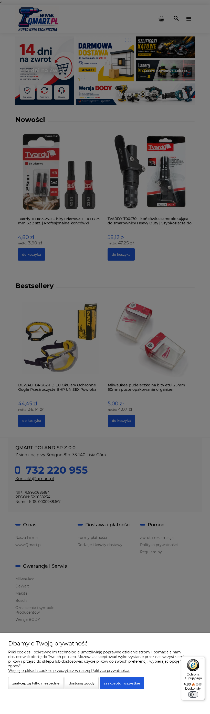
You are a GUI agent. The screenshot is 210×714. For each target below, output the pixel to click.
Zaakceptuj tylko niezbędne (35, 683)
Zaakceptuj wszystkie (122, 683)
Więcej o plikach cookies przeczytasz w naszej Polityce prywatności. (69, 670)
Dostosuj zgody (81, 683)
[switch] (193, 694)
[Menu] (202, 659)
